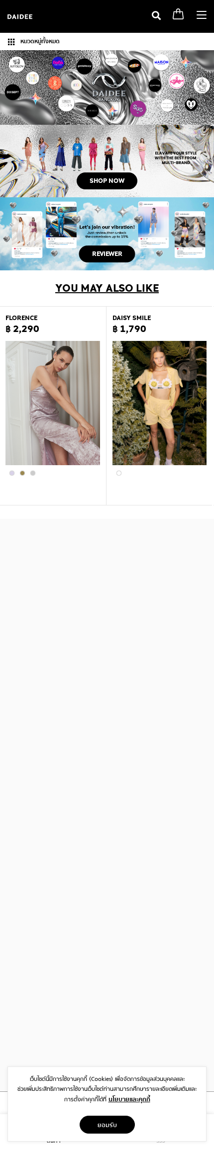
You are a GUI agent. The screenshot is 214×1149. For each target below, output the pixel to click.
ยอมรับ (107, 1125)
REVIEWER (107, 253)
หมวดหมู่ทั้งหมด (39, 41)
